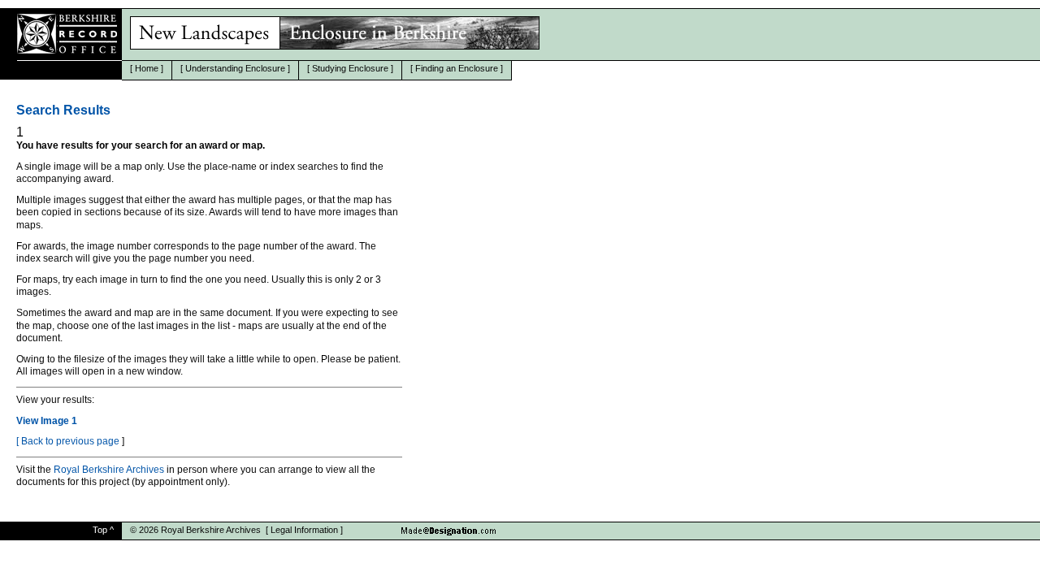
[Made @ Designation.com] (453, 526)
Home (146, 68)
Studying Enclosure (350, 68)
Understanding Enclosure (235, 68)
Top (100, 530)
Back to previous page (70, 441)
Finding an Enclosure (456, 68)
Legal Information (304, 530)
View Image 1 (46, 421)
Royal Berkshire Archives (109, 469)
